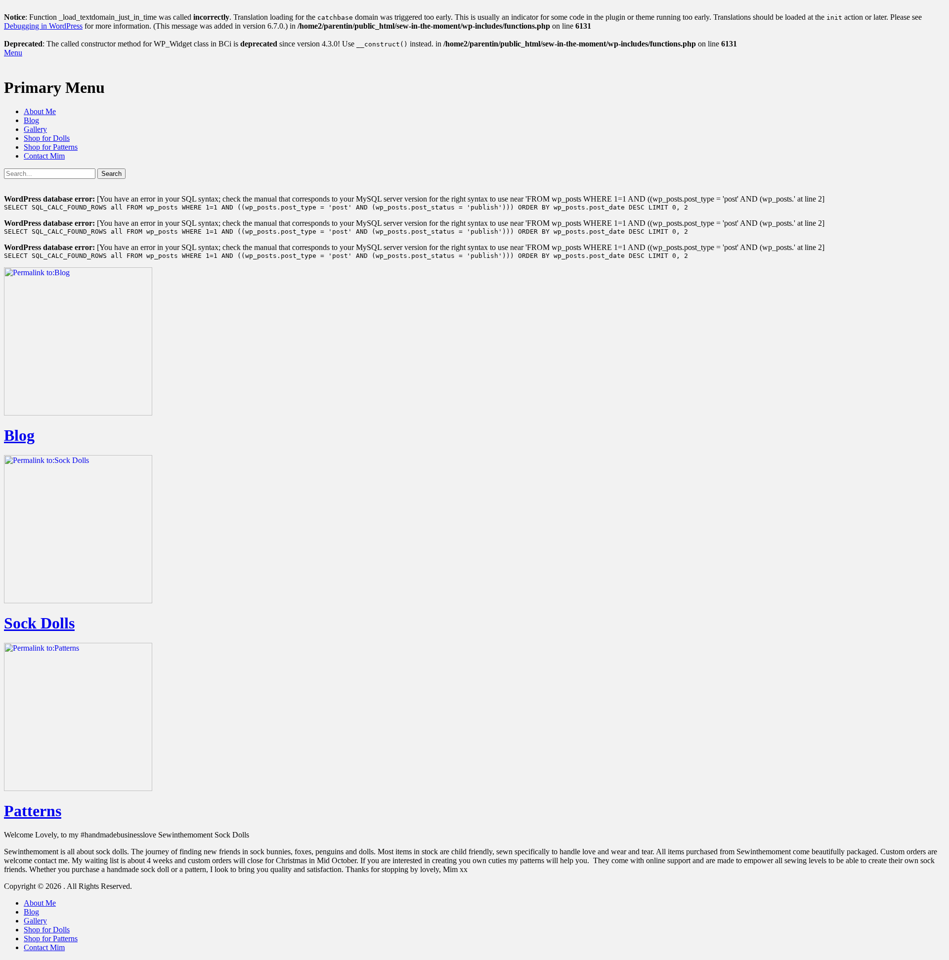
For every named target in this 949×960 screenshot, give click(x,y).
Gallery (35, 129)
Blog (31, 120)
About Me (40, 111)
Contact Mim (44, 156)
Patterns (32, 811)
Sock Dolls (39, 623)
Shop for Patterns (51, 147)
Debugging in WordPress (43, 26)
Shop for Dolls (47, 138)
